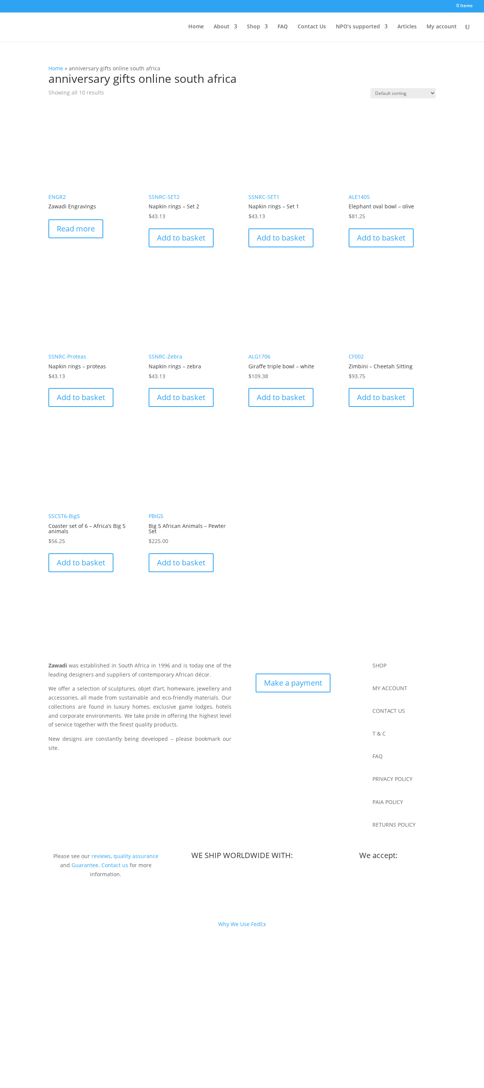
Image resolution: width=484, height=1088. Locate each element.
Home (196, 27)
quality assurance (135, 856)
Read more (76, 228)
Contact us (114, 865)
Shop (253, 27)
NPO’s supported (358, 27)
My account (442, 27)
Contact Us (312, 27)
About (222, 27)
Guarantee (84, 865)
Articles (407, 27)
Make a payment (293, 683)
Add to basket (181, 238)
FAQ (283, 27)
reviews (101, 856)
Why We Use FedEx (242, 924)
